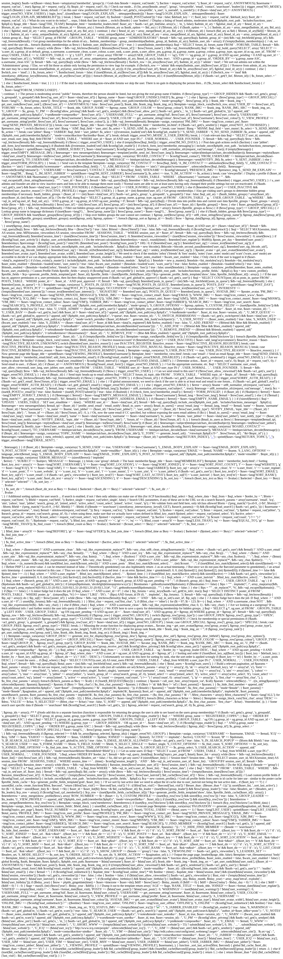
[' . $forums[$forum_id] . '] (141, 79)
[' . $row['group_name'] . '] (141, 222)
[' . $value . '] (141, 485)
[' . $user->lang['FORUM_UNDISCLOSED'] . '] (141, 90)
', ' (212, 436)
